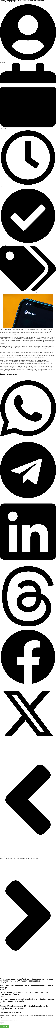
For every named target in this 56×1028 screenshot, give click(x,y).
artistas (6, 292)
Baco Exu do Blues (12, 292)
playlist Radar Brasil (36, 340)
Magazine (2, 996)
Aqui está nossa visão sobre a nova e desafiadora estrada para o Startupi (26, 987)
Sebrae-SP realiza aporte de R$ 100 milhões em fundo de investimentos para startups (24, 1007)
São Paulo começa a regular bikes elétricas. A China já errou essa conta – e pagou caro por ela (27, 1000)
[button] (28, 408)
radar (28, 292)
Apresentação (3, 989)
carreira (19, 292)
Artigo (5, 245)
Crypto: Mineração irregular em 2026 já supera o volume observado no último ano (24, 993)
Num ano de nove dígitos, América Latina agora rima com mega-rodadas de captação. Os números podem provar (27, 980)
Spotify (35, 292)
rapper (31, 292)
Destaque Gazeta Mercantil (6, 1003)
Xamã (38, 292)
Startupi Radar (3, 982)
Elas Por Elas (24, 292)
